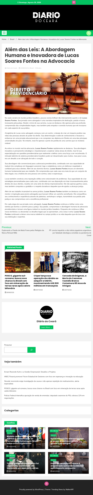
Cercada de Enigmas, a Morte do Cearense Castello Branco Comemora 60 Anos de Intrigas (74, 280)
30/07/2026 (39, 290)
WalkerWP (69, 489)
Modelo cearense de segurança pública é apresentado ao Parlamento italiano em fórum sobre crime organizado (23, 440)
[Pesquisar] (31, 350)
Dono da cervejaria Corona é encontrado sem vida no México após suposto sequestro (66, 465)
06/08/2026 (10, 292)
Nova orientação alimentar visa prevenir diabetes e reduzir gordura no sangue (67, 441)
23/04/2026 (12, 446)
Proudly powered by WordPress (31, 489)
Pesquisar (8, 345)
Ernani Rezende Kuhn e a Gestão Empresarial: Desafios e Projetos (30, 372)
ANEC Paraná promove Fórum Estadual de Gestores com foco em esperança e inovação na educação (43, 376)
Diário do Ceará (12, 68)
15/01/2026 (56, 446)
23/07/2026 (68, 290)
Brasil (32, 68)
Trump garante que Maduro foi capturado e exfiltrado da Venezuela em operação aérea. (23, 465)
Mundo (9, 433)
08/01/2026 (12, 471)
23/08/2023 (24, 68)
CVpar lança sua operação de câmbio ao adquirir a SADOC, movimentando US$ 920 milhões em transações (46, 280)
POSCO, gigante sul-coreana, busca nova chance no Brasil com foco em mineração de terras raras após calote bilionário (17, 282)
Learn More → (46, 327)
